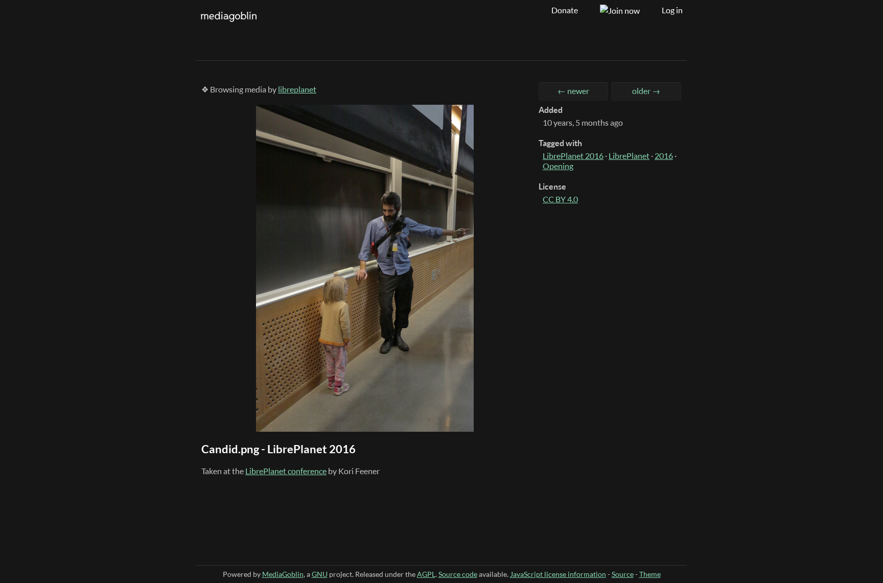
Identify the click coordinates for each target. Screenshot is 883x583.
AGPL (426, 574)
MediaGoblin (283, 574)
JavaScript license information (558, 574)
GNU (320, 574)
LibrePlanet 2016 (573, 156)
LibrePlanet (629, 156)
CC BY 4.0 (560, 199)
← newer (573, 91)
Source (623, 574)
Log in (672, 10)
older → (646, 91)
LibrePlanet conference (286, 471)
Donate (564, 10)
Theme (650, 574)
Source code (457, 574)
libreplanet (297, 89)
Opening (558, 166)
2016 (664, 156)
